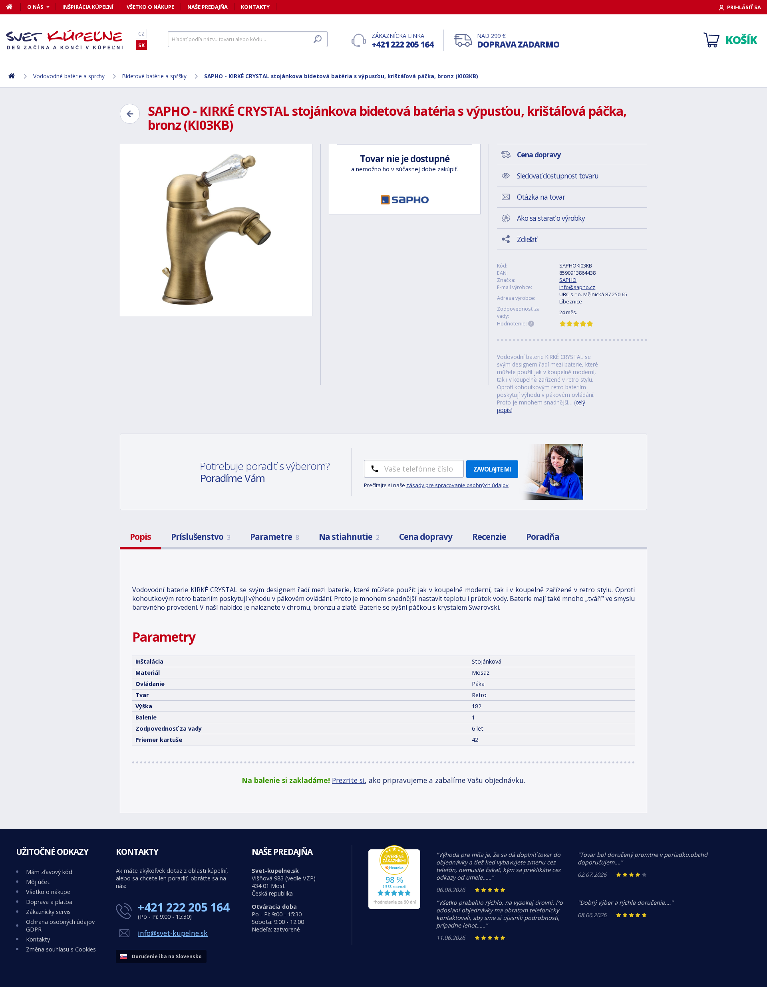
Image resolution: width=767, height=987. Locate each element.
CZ (141, 33)
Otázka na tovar (541, 197)
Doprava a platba (49, 902)
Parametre (274, 536)
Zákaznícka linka (402, 41)
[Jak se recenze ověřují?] (531, 324)
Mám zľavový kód (49, 872)
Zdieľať (527, 239)
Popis (140, 536)
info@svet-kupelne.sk (173, 933)
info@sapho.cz (577, 287)
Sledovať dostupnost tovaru (557, 175)
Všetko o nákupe (150, 6)
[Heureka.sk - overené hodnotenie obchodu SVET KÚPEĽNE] (394, 907)
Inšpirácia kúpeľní (87, 6)
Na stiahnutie (349, 536)
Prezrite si (348, 780)
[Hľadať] (318, 39)
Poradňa (542, 536)
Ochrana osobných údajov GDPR (60, 925)
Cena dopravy (425, 536)
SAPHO (567, 279)
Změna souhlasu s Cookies (61, 949)
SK (141, 45)
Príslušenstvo (200, 536)
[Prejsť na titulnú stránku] (66, 40)
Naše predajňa (207, 6)
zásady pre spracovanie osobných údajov (457, 485)
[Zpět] (130, 114)
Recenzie (489, 536)
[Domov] (13, 7)
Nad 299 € (518, 41)
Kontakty (255, 6)
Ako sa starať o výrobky (551, 218)
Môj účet (38, 882)
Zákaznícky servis (48, 912)
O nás (35, 6)
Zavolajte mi (492, 469)
